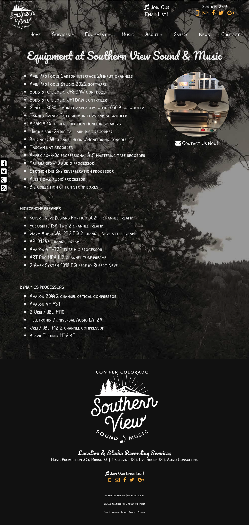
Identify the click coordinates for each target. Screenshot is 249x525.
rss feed (131, 495)
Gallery (181, 34)
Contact (230, 34)
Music (128, 34)
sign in (141, 495)
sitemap (108, 495)
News (204, 34)
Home (35, 34)
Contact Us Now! (199, 143)
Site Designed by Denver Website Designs (125, 512)
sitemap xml (119, 495)
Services (61, 34)
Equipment (96, 34)
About (152, 34)
